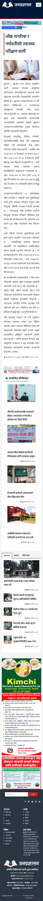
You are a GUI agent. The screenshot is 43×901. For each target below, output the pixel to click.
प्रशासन (16, 555)
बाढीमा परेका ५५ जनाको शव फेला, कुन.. (25, 611)
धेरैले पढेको (26, 555)
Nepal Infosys (37, 898)
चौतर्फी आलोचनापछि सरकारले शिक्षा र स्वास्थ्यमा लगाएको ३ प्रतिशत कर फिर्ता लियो (20, 416)
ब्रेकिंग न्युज (8, 812)
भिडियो (27, 824)
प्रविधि (26, 818)
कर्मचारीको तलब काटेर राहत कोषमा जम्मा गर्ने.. (19, 583)
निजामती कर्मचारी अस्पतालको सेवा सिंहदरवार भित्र (20, 495)
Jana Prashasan (18, 896)
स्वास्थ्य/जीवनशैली (10, 832)
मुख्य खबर (7, 555)
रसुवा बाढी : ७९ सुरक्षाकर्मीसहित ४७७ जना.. (25, 640)
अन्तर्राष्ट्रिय (8, 824)
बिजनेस (27, 815)
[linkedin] (39, 801)
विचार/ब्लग (8, 841)
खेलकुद (27, 821)
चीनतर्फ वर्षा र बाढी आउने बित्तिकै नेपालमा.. (24, 625)
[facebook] (25, 801)
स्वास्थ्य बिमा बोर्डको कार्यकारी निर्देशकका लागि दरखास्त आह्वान (21, 454)
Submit (33, 794)
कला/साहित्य (8, 838)
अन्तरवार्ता (8, 835)
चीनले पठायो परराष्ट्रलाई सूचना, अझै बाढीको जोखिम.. (25, 597)
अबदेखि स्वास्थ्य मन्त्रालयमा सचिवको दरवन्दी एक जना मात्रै (20, 536)
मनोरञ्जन (27, 812)
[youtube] (32, 801)
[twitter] (29, 801)
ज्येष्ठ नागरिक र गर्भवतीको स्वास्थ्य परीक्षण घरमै (20, 44)
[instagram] (36, 801)
